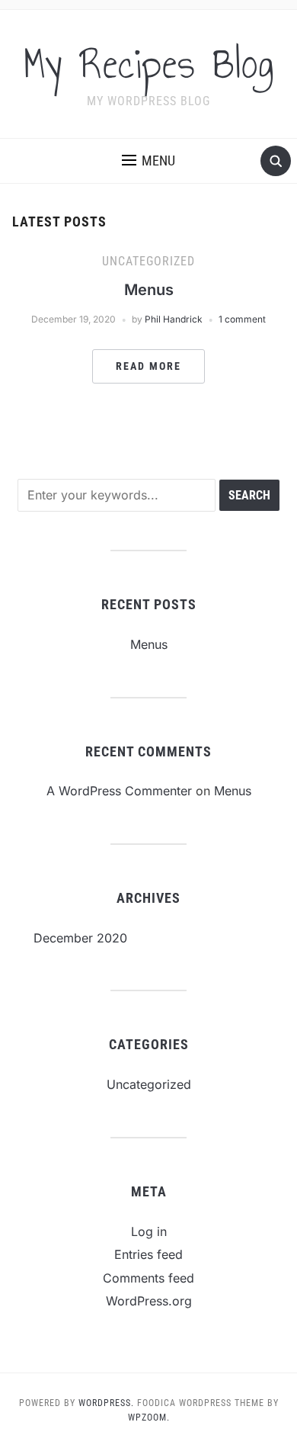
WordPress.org (149, 1300)
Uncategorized (148, 261)
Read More (148, 366)
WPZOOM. (149, 1417)
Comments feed (148, 1278)
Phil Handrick (174, 319)
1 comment (242, 319)
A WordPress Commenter (119, 790)
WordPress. (106, 1403)
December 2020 (80, 938)
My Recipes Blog (149, 64)
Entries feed (148, 1254)
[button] (148, 161)
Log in (149, 1231)
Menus (149, 290)
